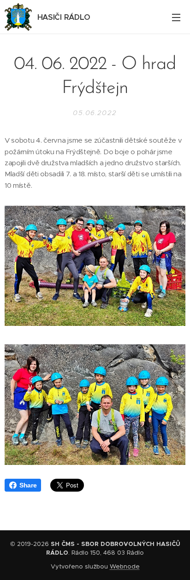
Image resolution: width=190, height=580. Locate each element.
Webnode (125, 566)
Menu (176, 17)
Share (27, 485)
